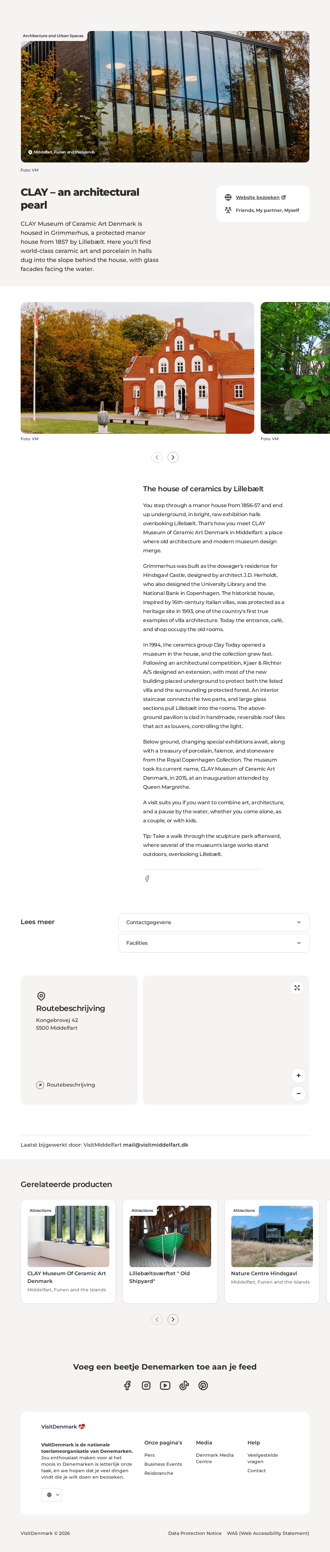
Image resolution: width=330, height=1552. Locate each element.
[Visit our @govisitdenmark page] (184, 1385)
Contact (257, 1471)
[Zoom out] (298, 1093)
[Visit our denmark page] (127, 1385)
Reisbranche (158, 1473)
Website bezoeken (258, 197)
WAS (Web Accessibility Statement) (268, 1533)
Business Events (163, 1464)
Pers (149, 1455)
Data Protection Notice (195, 1533)
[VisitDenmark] (63, 1426)
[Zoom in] (298, 1075)
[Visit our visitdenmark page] (165, 1385)
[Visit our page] (146, 1385)
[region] (226, 1040)
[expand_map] (297, 988)
